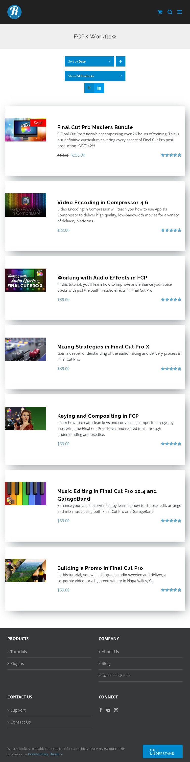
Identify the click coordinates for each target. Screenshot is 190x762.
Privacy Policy (38, 754)
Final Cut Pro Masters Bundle (95, 127)
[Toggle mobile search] (169, 12)
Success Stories (116, 675)
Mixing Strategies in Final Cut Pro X (103, 347)
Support (18, 710)
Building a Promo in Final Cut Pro (100, 568)
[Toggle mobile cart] (160, 12)
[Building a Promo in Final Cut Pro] (25, 570)
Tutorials (18, 652)
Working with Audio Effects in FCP (102, 278)
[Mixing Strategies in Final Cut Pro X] (25, 349)
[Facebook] (101, 710)
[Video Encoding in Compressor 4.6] (25, 205)
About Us (110, 652)
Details (55, 754)
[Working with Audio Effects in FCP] (25, 280)
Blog (106, 663)
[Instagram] (116, 710)
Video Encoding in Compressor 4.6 (102, 203)
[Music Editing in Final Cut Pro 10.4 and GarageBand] (25, 493)
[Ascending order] (120, 61)
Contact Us (20, 722)
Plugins (17, 663)
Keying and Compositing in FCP (98, 416)
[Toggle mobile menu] (180, 12)
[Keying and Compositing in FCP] (25, 418)
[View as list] (99, 88)
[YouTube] (108, 710)
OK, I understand (162, 752)
